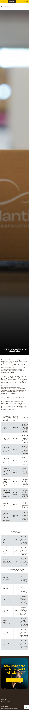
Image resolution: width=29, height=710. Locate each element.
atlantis (4, 1)
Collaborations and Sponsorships (9, 708)
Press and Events (5, 701)
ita (24, 1)
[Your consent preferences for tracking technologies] (26, 707)
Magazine (3, 704)
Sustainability (4, 706)
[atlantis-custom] (6, 6)
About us (3, 699)
